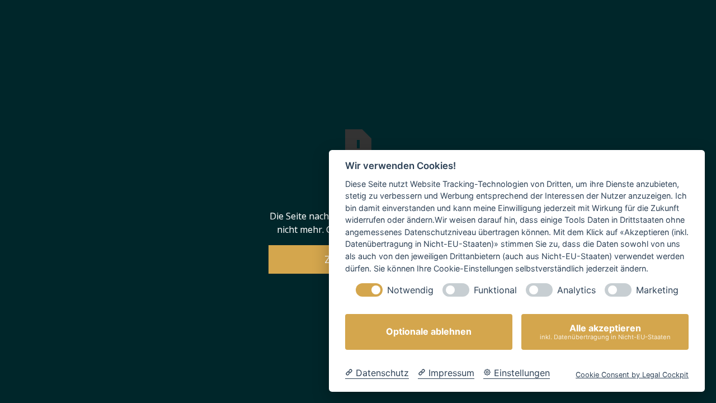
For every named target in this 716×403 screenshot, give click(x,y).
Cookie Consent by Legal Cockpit (632, 375)
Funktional (495, 290)
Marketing (657, 290)
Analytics (576, 290)
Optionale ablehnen (429, 332)
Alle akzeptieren (605, 331)
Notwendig (410, 290)
